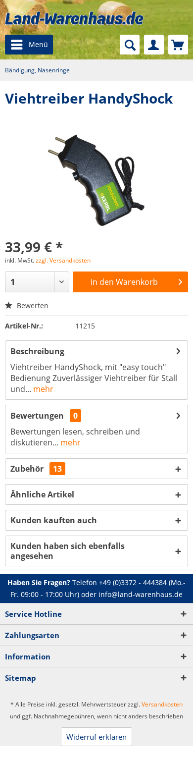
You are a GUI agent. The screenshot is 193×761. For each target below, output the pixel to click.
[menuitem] (29, 44)
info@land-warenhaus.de (140, 594)
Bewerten (31, 305)
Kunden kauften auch (53, 520)
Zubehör (36, 468)
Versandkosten (162, 704)
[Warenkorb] (178, 44)
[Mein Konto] (154, 44)
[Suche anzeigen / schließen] (130, 44)
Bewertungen (37, 415)
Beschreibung (37, 351)
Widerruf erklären (96, 737)
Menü (38, 44)
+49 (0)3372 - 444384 (133, 582)
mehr (42, 388)
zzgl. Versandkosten (63, 260)
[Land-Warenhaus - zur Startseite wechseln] (74, 18)
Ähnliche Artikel (42, 494)
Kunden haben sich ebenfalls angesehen (67, 551)
